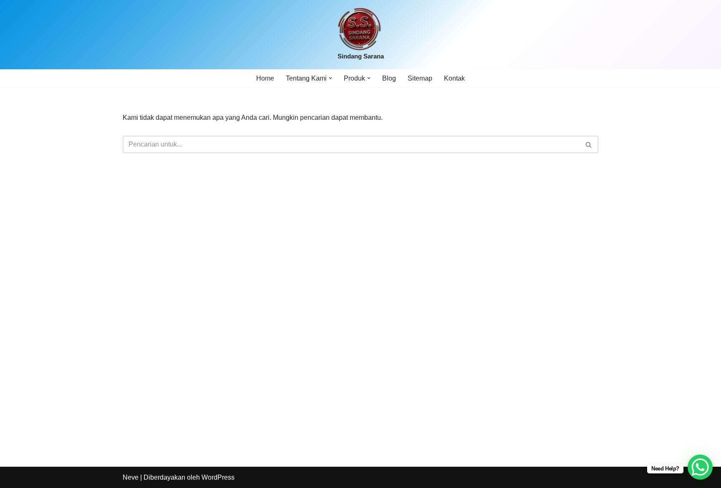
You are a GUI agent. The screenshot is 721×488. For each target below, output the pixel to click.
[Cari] (589, 144)
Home (265, 78)
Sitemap (420, 78)
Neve (131, 477)
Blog (389, 78)
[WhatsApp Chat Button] (700, 467)
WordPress (218, 477)
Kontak (454, 78)
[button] (330, 78)
